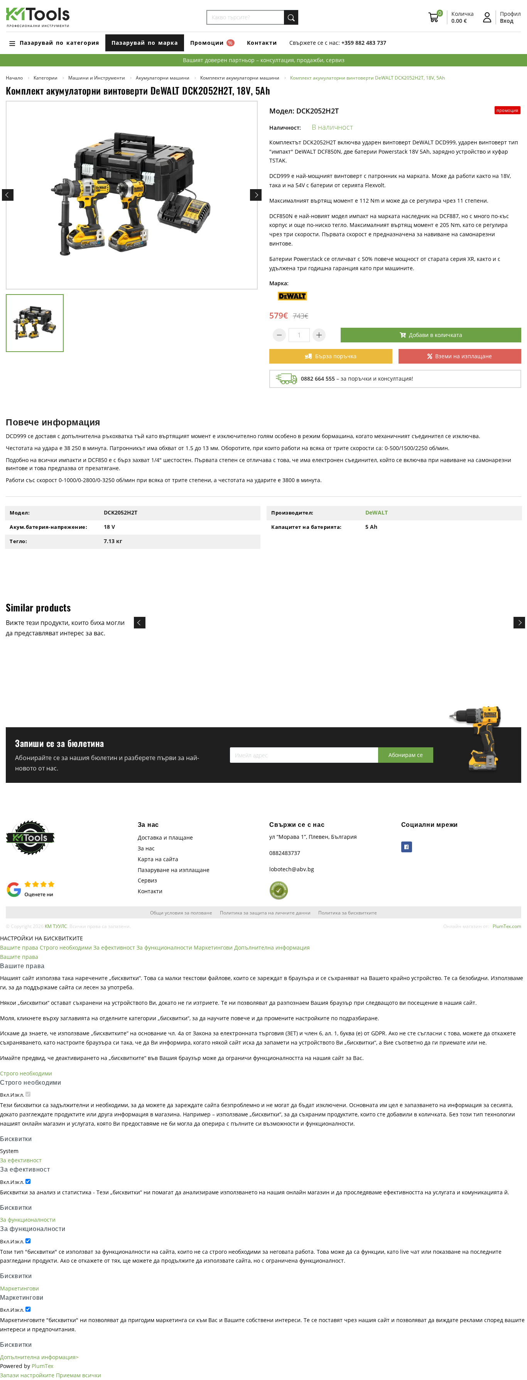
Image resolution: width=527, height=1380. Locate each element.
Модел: (20, 512)
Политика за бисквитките (347, 912)
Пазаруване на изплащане (173, 870)
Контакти (262, 42)
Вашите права (19, 947)
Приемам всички (78, 1375)
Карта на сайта (158, 859)
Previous (8, 195)
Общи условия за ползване (181, 912)
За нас (146, 848)
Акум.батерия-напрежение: (48, 526)
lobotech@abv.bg (291, 869)
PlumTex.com (507, 926)
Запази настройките (27, 1375)
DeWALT (376, 512)
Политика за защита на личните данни (265, 912)
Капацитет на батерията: (306, 526)
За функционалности (164, 947)
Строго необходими (66, 947)
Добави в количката (435, 335)
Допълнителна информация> (39, 1357)
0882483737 (284, 853)
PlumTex (42, 1366)
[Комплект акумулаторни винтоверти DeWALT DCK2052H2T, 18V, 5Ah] (131, 195)
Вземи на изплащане (463, 356)
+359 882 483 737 (363, 42)
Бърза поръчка (335, 356)
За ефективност (114, 947)
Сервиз (147, 880)
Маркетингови (213, 947)
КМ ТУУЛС (56, 926)
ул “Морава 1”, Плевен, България (313, 836)
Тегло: (18, 541)
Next (256, 195)
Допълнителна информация (272, 947)
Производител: (292, 512)
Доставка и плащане (165, 837)
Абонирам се (405, 755)
